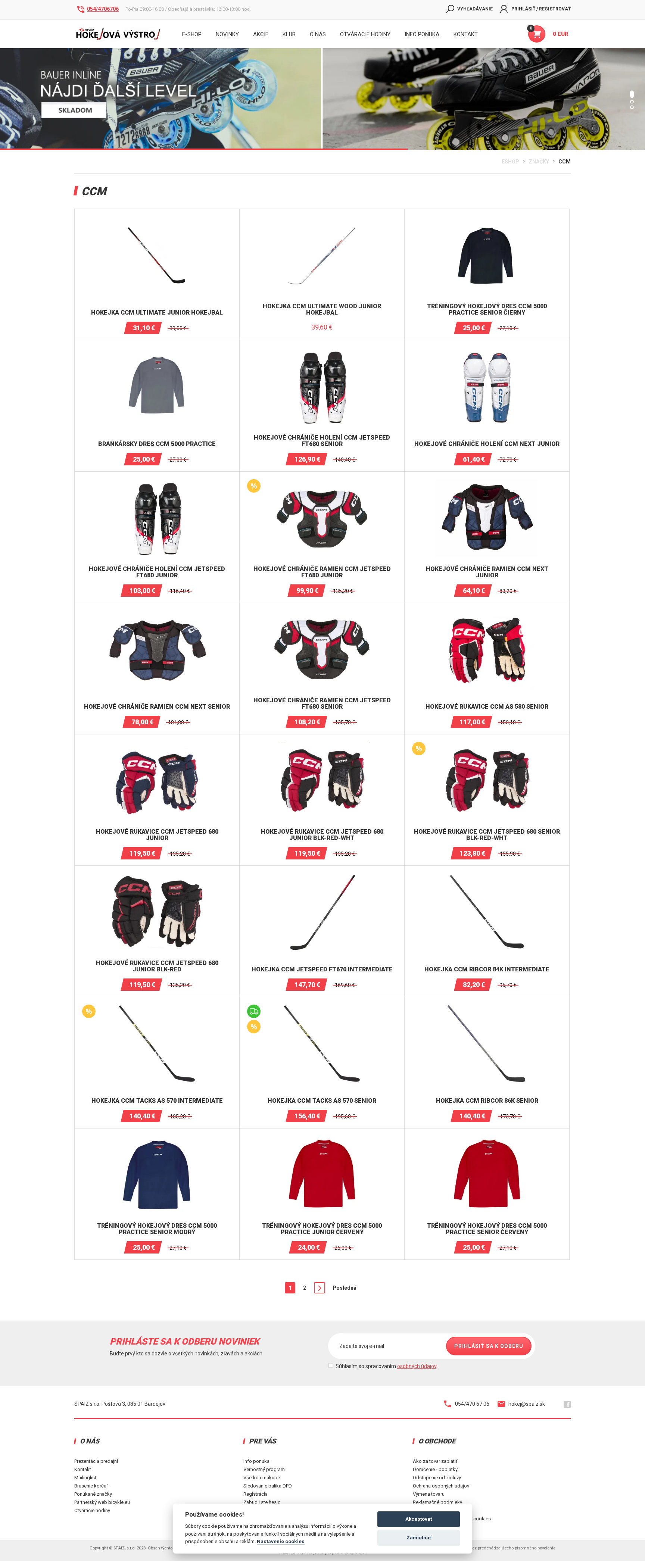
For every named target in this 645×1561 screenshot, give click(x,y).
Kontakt (82, 1469)
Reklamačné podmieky (437, 1502)
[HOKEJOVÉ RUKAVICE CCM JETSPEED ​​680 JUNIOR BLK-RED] (157, 876)
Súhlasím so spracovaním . (386, 1366)
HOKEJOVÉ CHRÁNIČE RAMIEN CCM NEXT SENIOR (157, 706)
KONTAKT (466, 34)
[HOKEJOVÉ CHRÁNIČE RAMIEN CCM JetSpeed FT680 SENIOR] (322, 613)
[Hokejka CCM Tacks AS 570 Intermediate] (157, 1008)
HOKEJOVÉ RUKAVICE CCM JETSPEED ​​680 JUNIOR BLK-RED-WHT (322, 835)
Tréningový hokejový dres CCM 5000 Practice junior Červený (322, 1229)
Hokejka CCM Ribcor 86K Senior (487, 1101)
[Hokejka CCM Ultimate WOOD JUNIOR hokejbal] (322, 219)
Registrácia (255, 1494)
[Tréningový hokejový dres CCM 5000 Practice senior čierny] (487, 219)
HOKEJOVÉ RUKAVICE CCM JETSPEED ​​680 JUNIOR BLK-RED (157, 966)
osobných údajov (416, 1366)
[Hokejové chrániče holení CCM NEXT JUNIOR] (487, 351)
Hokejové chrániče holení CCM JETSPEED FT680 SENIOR (322, 440)
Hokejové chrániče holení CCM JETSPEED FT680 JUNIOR (157, 572)
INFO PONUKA (422, 34)
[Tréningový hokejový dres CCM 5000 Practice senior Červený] (487, 1139)
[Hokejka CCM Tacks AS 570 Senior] (322, 1008)
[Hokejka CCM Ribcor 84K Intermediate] (487, 876)
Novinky (227, 34)
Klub (289, 34)
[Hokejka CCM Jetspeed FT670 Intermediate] (322, 876)
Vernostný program (264, 1469)
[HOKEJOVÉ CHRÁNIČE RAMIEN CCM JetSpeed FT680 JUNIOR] (322, 482)
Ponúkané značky (93, 1494)
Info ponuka (256, 1461)
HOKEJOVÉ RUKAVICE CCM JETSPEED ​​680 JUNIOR (157, 835)
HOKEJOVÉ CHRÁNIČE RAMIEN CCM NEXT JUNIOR (487, 572)
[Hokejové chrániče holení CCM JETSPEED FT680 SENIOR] (322, 351)
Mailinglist (85, 1477)
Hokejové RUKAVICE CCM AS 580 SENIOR (487, 706)
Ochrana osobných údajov (441, 1486)
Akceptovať (418, 1519)
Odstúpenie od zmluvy (437, 1477)
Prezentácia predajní (96, 1461)
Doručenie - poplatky (435, 1469)
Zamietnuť (418, 1537)
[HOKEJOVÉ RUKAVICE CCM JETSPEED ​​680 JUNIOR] (157, 745)
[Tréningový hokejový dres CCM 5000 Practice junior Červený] (322, 1139)
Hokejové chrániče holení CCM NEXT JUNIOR (487, 444)
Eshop (510, 162)
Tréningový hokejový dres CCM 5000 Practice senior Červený (487, 1229)
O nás (318, 34)
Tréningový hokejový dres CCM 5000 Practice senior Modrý (157, 1229)
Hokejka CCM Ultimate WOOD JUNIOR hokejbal (322, 309)
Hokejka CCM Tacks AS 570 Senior (322, 1101)
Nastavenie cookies (281, 1541)
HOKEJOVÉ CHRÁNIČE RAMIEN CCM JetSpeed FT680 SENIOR (322, 703)
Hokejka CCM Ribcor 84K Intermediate (486, 969)
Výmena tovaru (429, 1494)
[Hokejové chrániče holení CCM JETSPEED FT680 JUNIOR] (157, 482)
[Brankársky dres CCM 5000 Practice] (157, 351)
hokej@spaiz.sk (526, 1404)
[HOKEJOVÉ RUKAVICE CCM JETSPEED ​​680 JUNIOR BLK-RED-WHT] (322, 745)
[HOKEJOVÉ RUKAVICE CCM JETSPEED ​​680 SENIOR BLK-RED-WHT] (487, 745)
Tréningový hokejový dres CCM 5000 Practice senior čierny (487, 309)
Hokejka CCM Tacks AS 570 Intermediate (157, 1101)
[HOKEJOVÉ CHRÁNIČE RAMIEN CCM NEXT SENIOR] (157, 613)
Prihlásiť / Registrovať (541, 9)
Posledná (344, 1288)
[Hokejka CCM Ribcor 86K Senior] (487, 1008)
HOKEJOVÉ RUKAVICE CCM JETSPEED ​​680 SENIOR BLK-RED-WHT (487, 835)
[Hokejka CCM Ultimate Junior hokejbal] (157, 219)
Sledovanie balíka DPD (267, 1486)
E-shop (192, 34)
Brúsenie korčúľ (91, 1486)
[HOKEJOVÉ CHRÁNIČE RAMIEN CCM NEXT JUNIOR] (487, 482)
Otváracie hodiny (365, 34)
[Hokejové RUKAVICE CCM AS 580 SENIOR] (487, 613)
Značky (539, 162)
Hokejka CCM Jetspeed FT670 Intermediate (322, 969)
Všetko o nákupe (261, 1477)
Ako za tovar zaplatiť (435, 1461)
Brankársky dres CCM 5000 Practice (157, 444)
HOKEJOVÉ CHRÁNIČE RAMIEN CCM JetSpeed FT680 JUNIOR (322, 572)
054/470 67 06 (472, 1404)
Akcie (260, 34)
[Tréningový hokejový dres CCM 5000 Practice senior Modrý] (157, 1139)
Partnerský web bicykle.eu (102, 1502)
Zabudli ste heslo (262, 1502)
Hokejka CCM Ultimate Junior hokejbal (157, 312)
